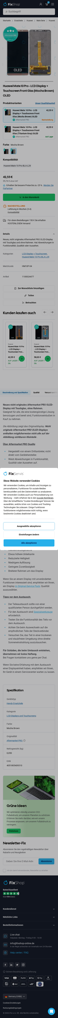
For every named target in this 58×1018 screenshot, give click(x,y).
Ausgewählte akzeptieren (29, 526)
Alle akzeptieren (29, 543)
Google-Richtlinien (45, 498)
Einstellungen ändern (29, 534)
